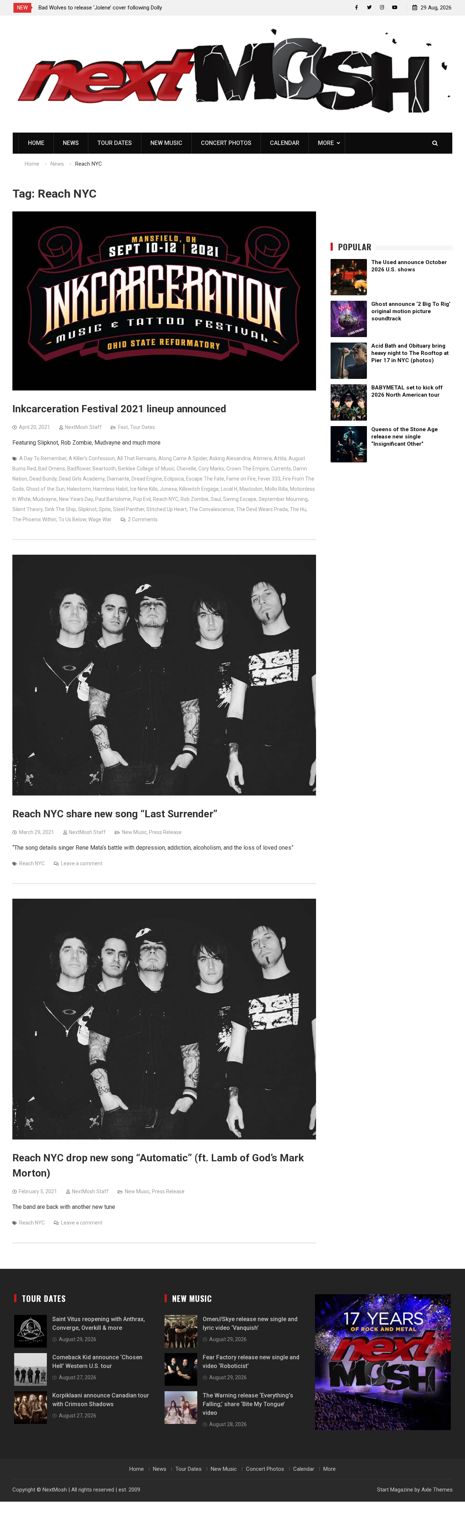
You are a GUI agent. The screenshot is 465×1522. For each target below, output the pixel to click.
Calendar (284, 142)
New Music (166, 142)
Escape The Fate (205, 479)
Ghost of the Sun (45, 489)
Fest (123, 427)
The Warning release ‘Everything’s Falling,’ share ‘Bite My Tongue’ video (248, 1404)
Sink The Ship (60, 509)
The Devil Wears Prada (262, 509)
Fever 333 (269, 479)
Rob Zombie (195, 499)
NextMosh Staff (83, 427)
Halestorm (79, 489)
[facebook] (356, 7)
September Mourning (283, 499)
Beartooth (104, 468)
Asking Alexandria (230, 458)
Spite (105, 509)
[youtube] (394, 7)
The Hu (298, 509)
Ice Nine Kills (144, 489)
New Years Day (76, 499)
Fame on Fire (241, 479)
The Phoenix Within (34, 519)
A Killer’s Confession (92, 458)
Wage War (100, 519)
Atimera (262, 458)
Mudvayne (45, 499)
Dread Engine (147, 479)
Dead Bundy (43, 479)
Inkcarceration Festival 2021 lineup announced (119, 409)
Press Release (165, 832)
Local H (229, 489)
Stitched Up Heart (166, 509)
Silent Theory (27, 509)
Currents (281, 468)
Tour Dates (114, 142)
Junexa (168, 489)
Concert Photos (226, 142)
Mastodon (251, 489)
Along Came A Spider (182, 458)
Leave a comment (81, 863)
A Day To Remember (42, 458)
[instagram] (382, 7)
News (71, 142)
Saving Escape (239, 499)
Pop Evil (142, 499)
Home (36, 142)
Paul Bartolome (113, 499)
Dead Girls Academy (82, 479)
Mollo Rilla (276, 489)
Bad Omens (51, 468)
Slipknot (87, 509)
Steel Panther (128, 509)
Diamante (118, 479)
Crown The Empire (247, 468)
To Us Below (72, 519)
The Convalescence (211, 509)
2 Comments (143, 519)
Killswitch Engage (199, 489)
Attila (280, 458)
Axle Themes (437, 1489)
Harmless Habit (110, 489)
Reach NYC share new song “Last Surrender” (114, 814)
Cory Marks (211, 468)
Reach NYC (165, 499)
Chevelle (186, 468)
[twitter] (369, 7)
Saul (216, 499)
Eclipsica (174, 479)
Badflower (78, 468)
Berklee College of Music (146, 468)
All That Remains (136, 458)
